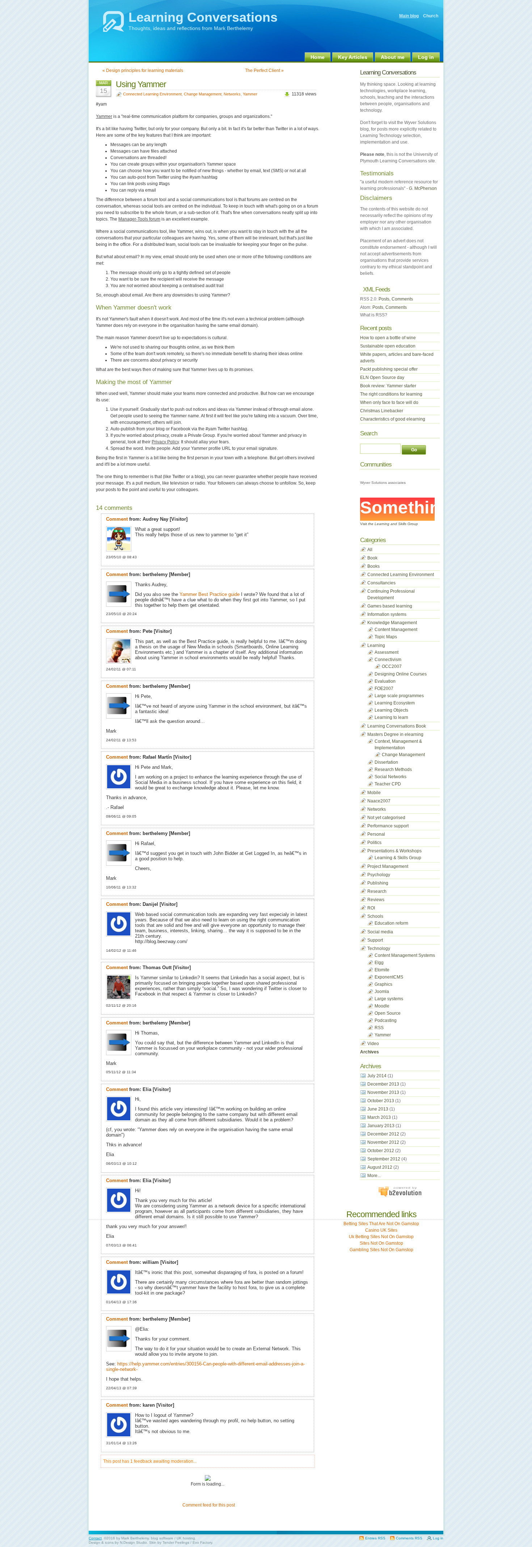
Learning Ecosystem (395, 703)
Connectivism (388, 659)
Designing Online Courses (401, 674)
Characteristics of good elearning (392, 419)
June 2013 (377, 1109)
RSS (379, 1027)
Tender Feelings (175, 1542)
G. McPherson (423, 188)
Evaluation (385, 681)
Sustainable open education (387, 346)
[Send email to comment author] (189, 519)
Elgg (379, 962)
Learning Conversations (203, 17)
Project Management (387, 866)
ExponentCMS (389, 977)
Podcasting (386, 1020)
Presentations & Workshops (394, 850)
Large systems (389, 998)
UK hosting (186, 1538)
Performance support (388, 825)
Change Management (202, 94)
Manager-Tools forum (139, 219)
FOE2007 (384, 688)
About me (393, 57)
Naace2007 (378, 801)
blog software (162, 1538)
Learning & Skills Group (398, 857)
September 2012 (383, 1159)
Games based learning (389, 606)
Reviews (375, 899)
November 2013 (383, 1092)
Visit (389, 524)
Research (377, 891)
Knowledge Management (392, 622)
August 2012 (379, 1167)
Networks (232, 94)
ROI (371, 908)
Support (375, 940)
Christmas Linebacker (381, 410)
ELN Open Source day (382, 377)
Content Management (396, 629)
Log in (426, 57)
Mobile (374, 792)
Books (373, 566)
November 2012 (383, 1142)
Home (318, 57)
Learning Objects (391, 710)
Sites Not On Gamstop (381, 1243)
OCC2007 (392, 666)
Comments (402, 299)
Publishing (377, 883)
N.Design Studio (133, 1542)
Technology (378, 948)
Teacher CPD (388, 784)
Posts (384, 299)
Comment (117, 519)
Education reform (391, 923)
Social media (380, 931)
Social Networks (390, 776)
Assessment (386, 652)
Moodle (382, 1006)
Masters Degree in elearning (395, 734)
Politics (374, 842)
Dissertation (386, 762)
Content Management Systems (405, 955)
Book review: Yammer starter (388, 385)
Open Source (388, 1013)
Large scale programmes (399, 695)
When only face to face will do (389, 402)
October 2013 (380, 1100)
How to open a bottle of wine (388, 337)
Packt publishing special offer (389, 369)
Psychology (378, 874)
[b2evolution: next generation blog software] (400, 1195)
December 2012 (383, 1134)
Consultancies (381, 582)
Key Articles (352, 57)
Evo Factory (202, 1542)
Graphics (383, 984)
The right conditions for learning (391, 394)
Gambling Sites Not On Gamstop (381, 1249)
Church (430, 15)
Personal (376, 834)
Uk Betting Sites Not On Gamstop (381, 1236)
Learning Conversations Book (396, 726)
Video (373, 1043)
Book (372, 558)
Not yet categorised (386, 817)
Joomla (382, 991)
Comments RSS (409, 1538)
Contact (95, 1538)
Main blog (409, 15)
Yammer (250, 94)
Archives (369, 1051)
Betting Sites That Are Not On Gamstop (381, 1223)
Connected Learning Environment (152, 94)
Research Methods (393, 769)
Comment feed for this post (208, 1505)
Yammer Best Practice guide (210, 594)
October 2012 (380, 1150)
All (369, 549)
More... (374, 1175)
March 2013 (379, 1117)
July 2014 (377, 1075)
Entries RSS (375, 1538)
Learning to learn (391, 717)
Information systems (386, 614)
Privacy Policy (165, 441)
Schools (375, 916)
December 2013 (383, 1084)
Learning (376, 645)
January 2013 (380, 1125)
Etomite (382, 969)
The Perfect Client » (264, 70)
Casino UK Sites (381, 1230)
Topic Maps (386, 636)
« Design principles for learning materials (142, 70)
